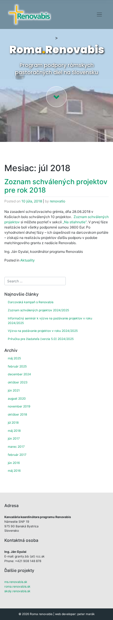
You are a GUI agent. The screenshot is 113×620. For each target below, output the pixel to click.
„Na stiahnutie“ (75, 222)
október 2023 (18, 382)
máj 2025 (14, 358)
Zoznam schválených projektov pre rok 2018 (55, 186)
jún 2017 (14, 438)
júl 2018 (13, 423)
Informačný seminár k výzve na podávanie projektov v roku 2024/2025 (50, 321)
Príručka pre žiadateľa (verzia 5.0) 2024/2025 (41, 339)
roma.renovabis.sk (17, 586)
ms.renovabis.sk (15, 582)
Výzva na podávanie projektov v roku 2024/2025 (43, 331)
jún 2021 (14, 390)
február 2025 (17, 366)
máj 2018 (14, 431)
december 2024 (19, 374)
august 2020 (17, 398)
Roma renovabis (41, 614)
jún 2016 (14, 463)
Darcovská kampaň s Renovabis (30, 302)
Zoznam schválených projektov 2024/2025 (38, 310)
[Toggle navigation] (99, 14)
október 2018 (17, 414)
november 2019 (19, 406)
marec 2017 (16, 447)
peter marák (86, 614)
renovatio (57, 201)
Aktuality (27, 260)
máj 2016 (14, 471)
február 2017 (17, 455)
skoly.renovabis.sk (17, 591)
